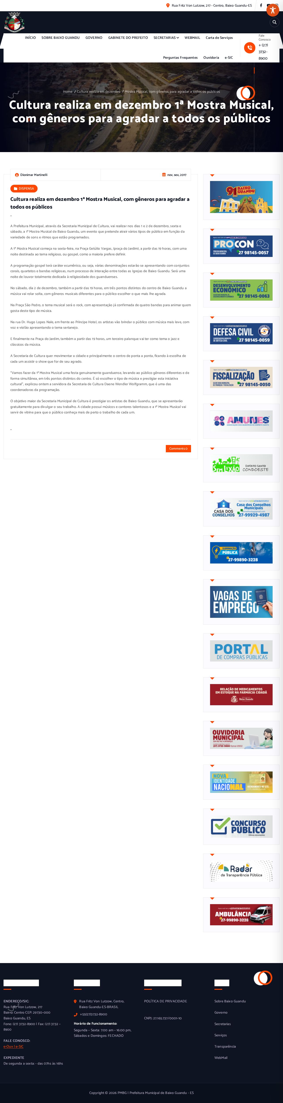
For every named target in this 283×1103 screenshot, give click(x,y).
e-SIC (229, 58)
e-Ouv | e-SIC (13, 1047)
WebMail (221, 1058)
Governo (221, 1013)
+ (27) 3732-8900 (263, 52)
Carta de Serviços (219, 38)
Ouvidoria (211, 58)
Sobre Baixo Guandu (230, 1001)
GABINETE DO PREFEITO (128, 38)
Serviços (220, 1035)
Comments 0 (178, 448)
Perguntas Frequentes (180, 58)
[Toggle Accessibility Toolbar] (273, 10)
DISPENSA (26, 188)
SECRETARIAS (165, 38)
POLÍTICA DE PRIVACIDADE (165, 1001)
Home (67, 92)
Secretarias (222, 1024)
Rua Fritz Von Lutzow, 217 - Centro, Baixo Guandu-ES (212, 6)
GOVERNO (94, 38)
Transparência (225, 1047)
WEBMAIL (192, 38)
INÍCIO (30, 38)
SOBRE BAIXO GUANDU (61, 38)
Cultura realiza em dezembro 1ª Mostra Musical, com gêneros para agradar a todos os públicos (148, 92)
